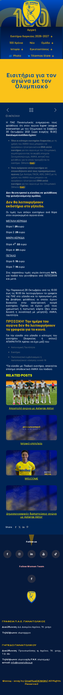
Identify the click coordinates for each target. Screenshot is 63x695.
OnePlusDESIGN (36, 681)
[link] (31, 13)
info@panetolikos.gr (22, 662)
